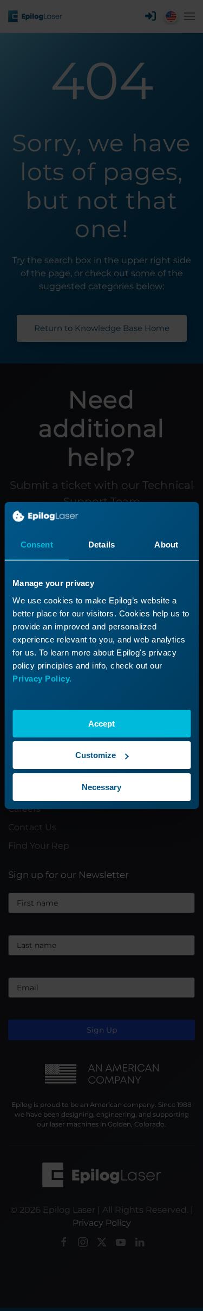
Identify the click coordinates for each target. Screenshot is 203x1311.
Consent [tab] (37, 544)
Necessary (101, 787)
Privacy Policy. (42, 678)
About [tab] (166, 544)
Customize (95, 755)
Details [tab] (101, 544)
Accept (101, 723)
